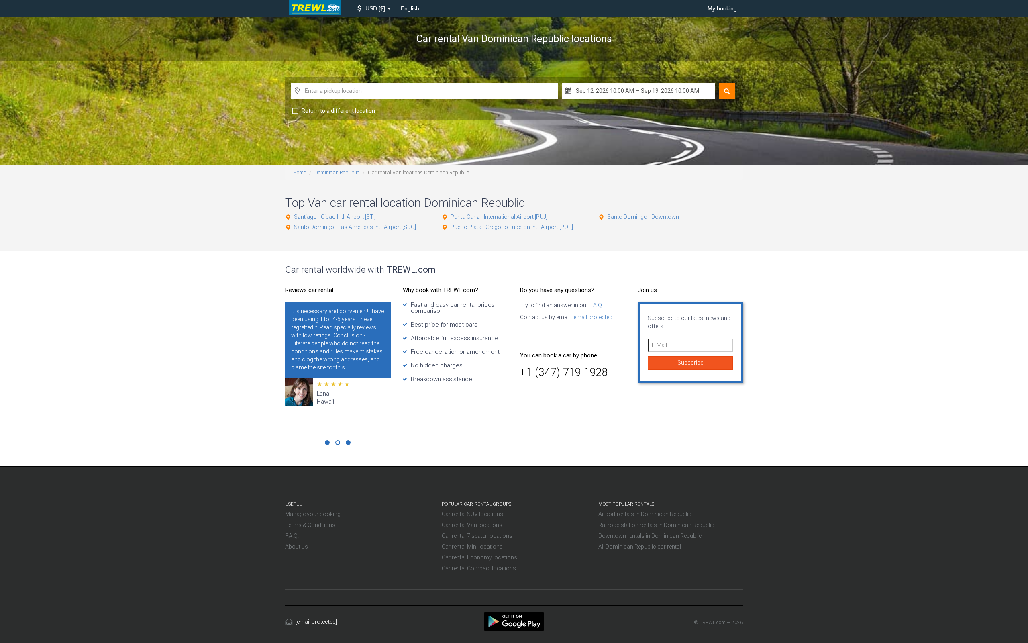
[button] (374, 8)
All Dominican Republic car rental (639, 546)
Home (299, 172)
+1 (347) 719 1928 (564, 372)
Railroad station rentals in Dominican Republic (656, 525)
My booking (722, 8)
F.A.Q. (595, 305)
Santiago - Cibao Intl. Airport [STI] (335, 217)
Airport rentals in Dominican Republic (644, 514)
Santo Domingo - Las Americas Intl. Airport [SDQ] (355, 227)
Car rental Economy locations (479, 557)
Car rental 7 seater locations (477, 536)
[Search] (727, 91)
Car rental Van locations (472, 525)
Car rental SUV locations (472, 514)
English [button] (410, 8)
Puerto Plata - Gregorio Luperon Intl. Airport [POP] (512, 227)
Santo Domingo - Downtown (643, 217)
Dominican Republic (336, 172)
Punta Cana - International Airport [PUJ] (499, 217)
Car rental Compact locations (479, 568)
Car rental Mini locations (472, 546)
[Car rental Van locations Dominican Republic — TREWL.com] (514, 621)
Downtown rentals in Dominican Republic (650, 536)
